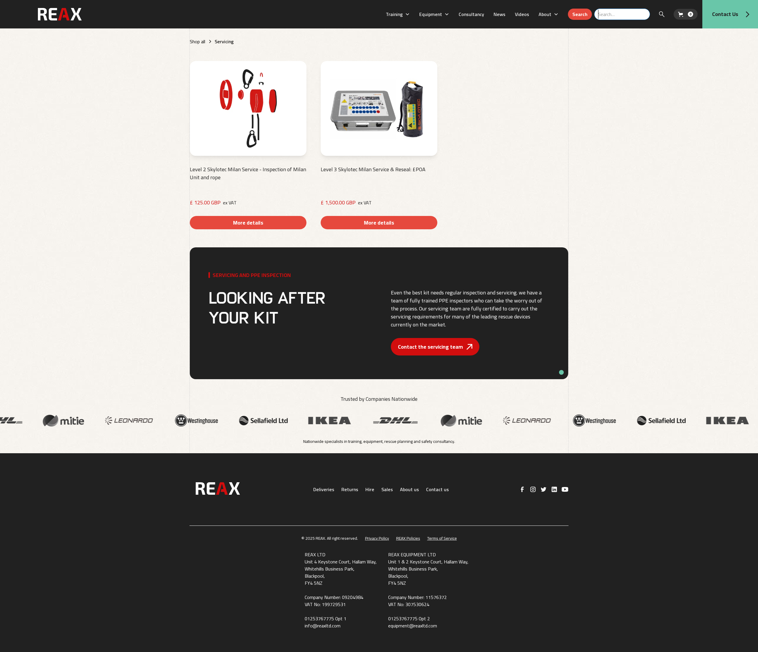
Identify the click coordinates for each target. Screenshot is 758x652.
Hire (369, 489)
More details (248, 223)
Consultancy (471, 14)
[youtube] (564, 489)
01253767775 (319, 618)
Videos (522, 14)
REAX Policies (408, 538)
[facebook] (522, 489)
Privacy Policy (377, 538)
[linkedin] (554, 489)
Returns (349, 489)
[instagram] (533, 489)
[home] (74, 14)
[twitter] (543, 489)
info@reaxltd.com (323, 625)
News (499, 14)
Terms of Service (442, 538)
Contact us (437, 489)
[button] (398, 14)
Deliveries (323, 489)
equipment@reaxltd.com (412, 625)
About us (409, 489)
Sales (387, 489)
